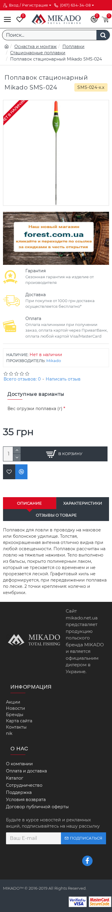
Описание (29, 503)
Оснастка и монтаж (35, 46)
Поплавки (73, 46)
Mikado (53, 360)
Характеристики (82, 503)
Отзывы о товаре (56, 515)
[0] (18, 19)
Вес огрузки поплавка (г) (34, 408)
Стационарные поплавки (37, 52)
